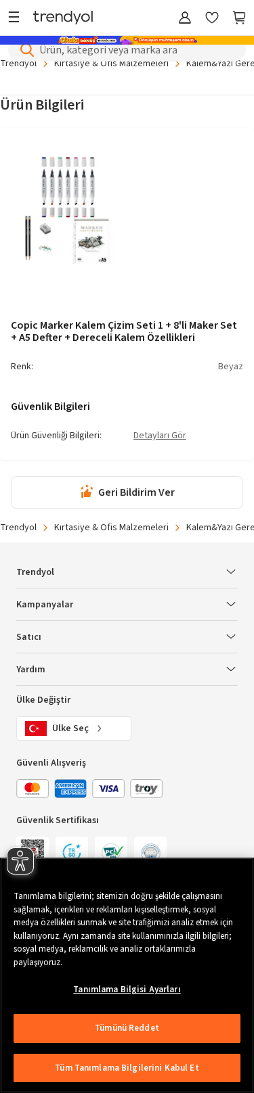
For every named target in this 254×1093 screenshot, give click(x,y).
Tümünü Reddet (127, 1028)
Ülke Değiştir (43, 700)
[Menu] (17, 18)
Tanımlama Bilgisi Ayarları (126, 989)
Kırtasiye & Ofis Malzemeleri (111, 527)
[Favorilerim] (212, 18)
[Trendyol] (63, 18)
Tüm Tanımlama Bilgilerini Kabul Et (126, 1068)
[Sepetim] (239, 18)
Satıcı (28, 637)
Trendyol (18, 527)
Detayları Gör (159, 436)
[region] (127, 975)
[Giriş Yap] (185, 18)
